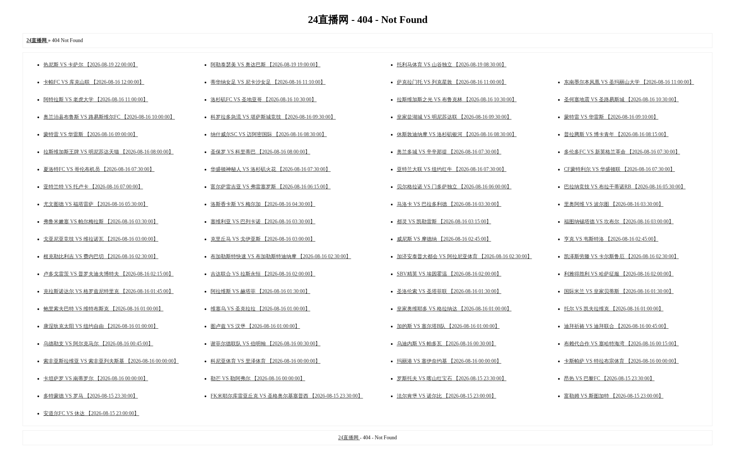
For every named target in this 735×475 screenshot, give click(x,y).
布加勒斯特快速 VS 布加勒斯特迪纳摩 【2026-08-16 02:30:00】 (281, 256)
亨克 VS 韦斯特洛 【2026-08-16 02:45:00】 (611, 239)
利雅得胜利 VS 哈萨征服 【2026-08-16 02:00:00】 (619, 274)
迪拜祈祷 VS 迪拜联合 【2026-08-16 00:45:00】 (616, 326)
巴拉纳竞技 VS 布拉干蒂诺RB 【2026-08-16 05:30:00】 (625, 187)
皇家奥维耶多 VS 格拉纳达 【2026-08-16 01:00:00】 (454, 309)
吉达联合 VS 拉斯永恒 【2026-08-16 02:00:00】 (263, 274)
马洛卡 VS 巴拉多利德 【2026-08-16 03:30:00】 (449, 204)
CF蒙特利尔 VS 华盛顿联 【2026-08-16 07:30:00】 (619, 169)
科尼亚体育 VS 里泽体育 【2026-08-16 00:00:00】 (265, 361)
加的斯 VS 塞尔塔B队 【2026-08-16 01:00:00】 (448, 326)
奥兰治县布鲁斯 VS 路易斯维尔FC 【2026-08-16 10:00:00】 (109, 117)
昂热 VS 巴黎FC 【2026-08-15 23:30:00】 (609, 378)
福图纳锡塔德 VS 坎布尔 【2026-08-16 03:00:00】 (619, 222)
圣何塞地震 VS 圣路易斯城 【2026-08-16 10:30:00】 (621, 99)
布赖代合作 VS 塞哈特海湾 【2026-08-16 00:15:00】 (621, 344)
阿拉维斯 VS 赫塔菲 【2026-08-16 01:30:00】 (260, 291)
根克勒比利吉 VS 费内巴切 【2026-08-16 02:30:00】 (100, 256)
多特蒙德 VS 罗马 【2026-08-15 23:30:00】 (90, 396)
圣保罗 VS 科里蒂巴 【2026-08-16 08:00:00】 (260, 152)
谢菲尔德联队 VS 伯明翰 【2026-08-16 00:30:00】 (265, 344)
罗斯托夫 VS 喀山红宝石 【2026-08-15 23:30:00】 (452, 378)
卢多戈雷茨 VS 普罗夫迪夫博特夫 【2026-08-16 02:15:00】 (108, 274)
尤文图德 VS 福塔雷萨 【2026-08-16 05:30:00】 (95, 204)
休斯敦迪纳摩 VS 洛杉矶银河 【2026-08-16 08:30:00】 (457, 134)
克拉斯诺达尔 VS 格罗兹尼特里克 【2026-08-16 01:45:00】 (108, 291)
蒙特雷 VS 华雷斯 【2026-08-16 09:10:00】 (611, 117)
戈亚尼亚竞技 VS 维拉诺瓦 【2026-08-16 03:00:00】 (100, 239)
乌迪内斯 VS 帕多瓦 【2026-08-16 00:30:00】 (446, 344)
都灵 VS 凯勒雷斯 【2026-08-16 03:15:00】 (444, 222)
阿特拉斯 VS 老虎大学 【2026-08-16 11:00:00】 (95, 99)
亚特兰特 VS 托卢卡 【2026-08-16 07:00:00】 (93, 187)
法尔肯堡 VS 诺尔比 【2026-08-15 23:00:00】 (446, 396)
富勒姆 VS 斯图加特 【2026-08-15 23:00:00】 (614, 396)
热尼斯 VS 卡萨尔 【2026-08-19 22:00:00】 (90, 65)
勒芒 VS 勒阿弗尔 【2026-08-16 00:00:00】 (258, 378)
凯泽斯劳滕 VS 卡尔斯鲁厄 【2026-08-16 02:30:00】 (621, 256)
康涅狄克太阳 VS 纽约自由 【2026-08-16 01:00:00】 (100, 326)
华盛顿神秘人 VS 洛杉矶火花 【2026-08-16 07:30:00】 (270, 169)
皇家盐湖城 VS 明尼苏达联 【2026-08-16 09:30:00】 (454, 117)
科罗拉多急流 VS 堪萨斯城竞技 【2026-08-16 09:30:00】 (273, 117)
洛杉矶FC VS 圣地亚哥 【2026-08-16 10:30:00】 (263, 99)
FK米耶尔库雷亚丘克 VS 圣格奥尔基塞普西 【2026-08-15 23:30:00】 (287, 396)
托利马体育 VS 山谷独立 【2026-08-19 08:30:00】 (452, 65)
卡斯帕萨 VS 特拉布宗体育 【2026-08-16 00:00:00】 (621, 361)
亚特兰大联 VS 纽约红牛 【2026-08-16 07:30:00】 (452, 169)
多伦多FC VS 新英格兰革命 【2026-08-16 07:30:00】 (622, 152)
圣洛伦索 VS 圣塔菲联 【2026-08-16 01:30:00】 (449, 291)
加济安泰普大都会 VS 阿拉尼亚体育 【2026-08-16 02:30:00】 (464, 256)
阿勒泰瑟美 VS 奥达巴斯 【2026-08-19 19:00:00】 (265, 65)
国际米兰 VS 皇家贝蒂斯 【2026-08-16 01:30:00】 (619, 291)
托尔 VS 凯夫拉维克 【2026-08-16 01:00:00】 (614, 309)
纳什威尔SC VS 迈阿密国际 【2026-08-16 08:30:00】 (269, 134)
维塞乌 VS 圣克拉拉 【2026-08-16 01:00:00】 (260, 309)
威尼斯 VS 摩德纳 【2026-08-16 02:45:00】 (444, 239)
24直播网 (349, 438)
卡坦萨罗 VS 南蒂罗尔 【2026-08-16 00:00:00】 (95, 378)
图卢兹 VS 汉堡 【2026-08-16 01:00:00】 (255, 326)
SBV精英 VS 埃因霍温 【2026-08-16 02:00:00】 (449, 274)
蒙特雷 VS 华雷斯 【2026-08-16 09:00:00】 (90, 134)
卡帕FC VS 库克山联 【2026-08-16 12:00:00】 (93, 82)
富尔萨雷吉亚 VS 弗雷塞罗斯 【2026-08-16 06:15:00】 (270, 187)
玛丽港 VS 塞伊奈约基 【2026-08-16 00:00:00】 (449, 361)
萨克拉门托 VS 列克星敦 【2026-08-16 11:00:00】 (452, 82)
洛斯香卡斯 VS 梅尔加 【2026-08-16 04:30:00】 (263, 204)
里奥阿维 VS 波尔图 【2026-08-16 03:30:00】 (614, 204)
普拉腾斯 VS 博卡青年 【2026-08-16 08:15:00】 (616, 134)
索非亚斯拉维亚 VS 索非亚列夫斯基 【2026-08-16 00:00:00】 (111, 361)
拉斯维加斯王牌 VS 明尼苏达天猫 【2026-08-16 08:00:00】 (108, 152)
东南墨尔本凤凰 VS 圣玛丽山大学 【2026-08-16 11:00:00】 (629, 82)
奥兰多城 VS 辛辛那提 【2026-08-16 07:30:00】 (449, 152)
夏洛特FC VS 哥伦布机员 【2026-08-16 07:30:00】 (98, 169)
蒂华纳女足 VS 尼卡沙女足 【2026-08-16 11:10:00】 (268, 82)
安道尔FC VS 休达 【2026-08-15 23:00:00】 (91, 413)
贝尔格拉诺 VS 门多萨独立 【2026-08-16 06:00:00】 (454, 187)
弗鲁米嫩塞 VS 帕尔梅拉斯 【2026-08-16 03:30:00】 (100, 222)
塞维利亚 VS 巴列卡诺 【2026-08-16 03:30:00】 (263, 222)
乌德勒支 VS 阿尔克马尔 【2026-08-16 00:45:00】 (98, 344)
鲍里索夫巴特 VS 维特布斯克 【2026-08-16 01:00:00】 (103, 309)
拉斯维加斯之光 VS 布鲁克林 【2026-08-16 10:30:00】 (457, 99)
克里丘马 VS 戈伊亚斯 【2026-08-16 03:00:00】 (263, 239)
